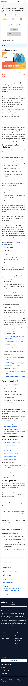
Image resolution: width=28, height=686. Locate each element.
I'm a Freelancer (18, 633)
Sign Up (18, 2)
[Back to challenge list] (2, 6)
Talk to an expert (14, 660)
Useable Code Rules (8, 582)
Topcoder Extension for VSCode (11, 588)
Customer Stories (5, 638)
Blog (16, 646)
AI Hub (16, 643)
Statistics (17, 652)
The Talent (3, 635)
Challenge (3, 14)
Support (3, 667)
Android (17, 14)
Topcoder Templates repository (11, 590)
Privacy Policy (4, 673)
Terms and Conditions (6, 670)
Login (24, 2)
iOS (20, 14)
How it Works (4, 633)
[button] (11, 2)
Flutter (13, 14)
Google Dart (8, 14)
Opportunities (18, 635)
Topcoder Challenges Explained (11, 563)
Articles (16, 649)
